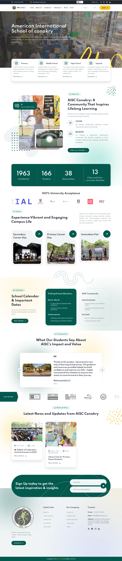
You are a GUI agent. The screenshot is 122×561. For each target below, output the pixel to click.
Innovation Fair (90, 234)
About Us (38, 8)
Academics (47, 8)
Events (69, 527)
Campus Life (47, 519)
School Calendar (48, 516)
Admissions (57, 8)
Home (32, 8)
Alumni (66, 8)
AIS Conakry (60, 559)
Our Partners (47, 523)
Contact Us (70, 512)
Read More (17, 76)
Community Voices (72, 519)
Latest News (47, 527)
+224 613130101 (19, 2)
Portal (71, 8)
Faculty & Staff (71, 516)
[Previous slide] (103, 38)
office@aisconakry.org (39, 2)
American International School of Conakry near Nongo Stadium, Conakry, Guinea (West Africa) (99, 522)
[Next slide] (107, 32)
